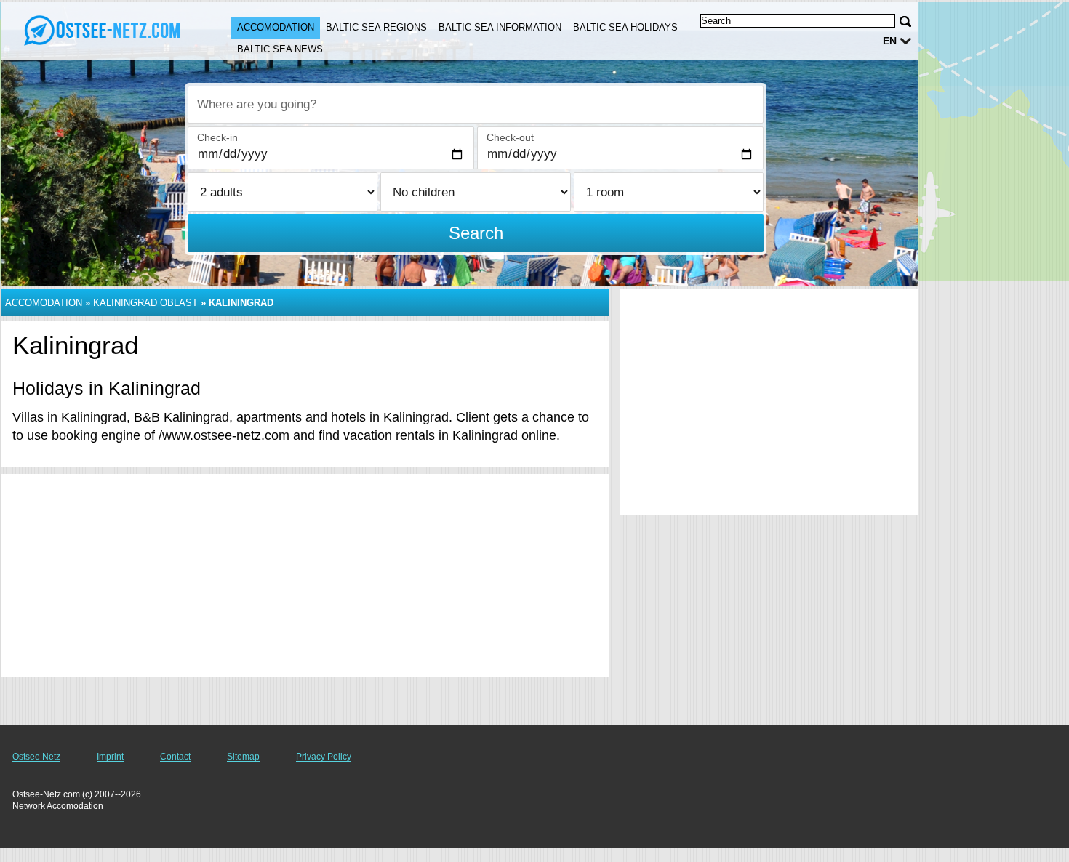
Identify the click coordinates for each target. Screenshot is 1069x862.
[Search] (905, 21)
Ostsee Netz (36, 757)
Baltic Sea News (280, 49)
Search (476, 233)
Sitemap (243, 757)
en (890, 41)
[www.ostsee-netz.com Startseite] (102, 30)
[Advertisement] (305, 575)
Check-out (510, 137)
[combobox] (475, 104)
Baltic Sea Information (500, 27)
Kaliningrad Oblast (145, 302)
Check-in (217, 137)
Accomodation (275, 27)
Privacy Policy (323, 757)
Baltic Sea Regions (376, 27)
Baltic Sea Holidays (625, 27)
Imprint (110, 757)
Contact (175, 757)
